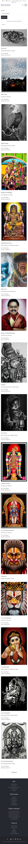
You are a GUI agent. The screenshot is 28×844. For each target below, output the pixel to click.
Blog (14, 828)
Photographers (14, 804)
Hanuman (3, 576)
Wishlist (14, 0)
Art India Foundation (14, 833)
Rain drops (4, 94)
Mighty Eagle (4, 143)
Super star (4, 289)
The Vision (4, 433)
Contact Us (20, 0)
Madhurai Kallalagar (6, 192)
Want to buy (9, 0)
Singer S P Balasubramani (8, 333)
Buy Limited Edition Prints (14, 787)
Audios (12, 827)
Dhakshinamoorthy (6, 243)
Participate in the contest (14, 812)
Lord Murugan (5, 667)
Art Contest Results (14, 814)
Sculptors (14, 801)
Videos (15, 827)
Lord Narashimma (6, 618)
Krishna (3, 384)
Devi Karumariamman (7, 761)
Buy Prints (14, 785)
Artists (14, 797)
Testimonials (14, 825)
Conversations (14, 819)
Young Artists (14, 800)
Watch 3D (3, 48)
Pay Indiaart (14, 832)
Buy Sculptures (14, 788)
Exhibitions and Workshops (14, 816)
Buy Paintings (14, 784)
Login (25, 0)
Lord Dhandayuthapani (7, 530)
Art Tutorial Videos (14, 817)
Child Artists (14, 798)
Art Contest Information (14, 811)
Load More (14, 772)
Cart (4, 0)
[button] (22, 5)
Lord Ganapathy (5, 713)
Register (14, 2)
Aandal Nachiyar (5, 483)
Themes (14, 790)
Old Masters (14, 803)
